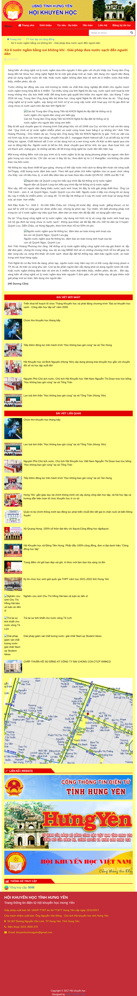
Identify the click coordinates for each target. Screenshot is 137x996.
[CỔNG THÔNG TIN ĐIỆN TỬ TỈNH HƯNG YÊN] (68, 787)
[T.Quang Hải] (68, 720)
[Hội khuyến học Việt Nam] (68, 862)
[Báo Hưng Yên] (68, 824)
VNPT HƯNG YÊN (75, 994)
